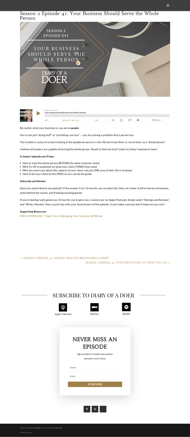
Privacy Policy (25, 432)
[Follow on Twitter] (95, 409)
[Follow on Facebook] (87, 409)
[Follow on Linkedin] (103, 409)
